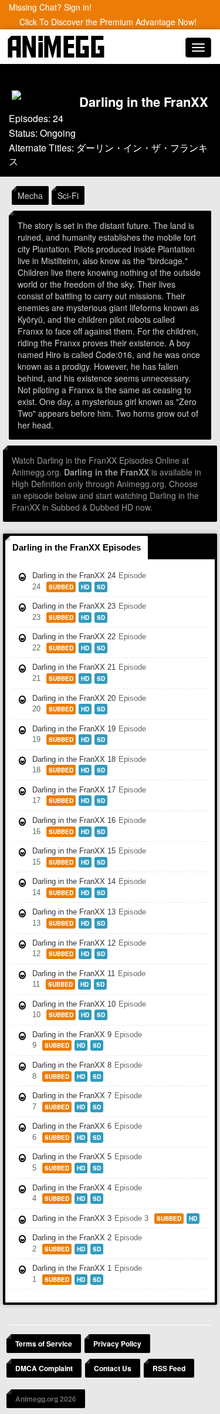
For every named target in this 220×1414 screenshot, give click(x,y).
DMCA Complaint (44, 1368)
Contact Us (112, 1368)
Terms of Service (43, 1343)
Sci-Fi (68, 195)
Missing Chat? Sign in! (50, 7)
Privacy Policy (117, 1343)
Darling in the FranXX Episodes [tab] (76, 547)
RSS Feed (169, 1368)
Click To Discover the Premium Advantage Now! (108, 22)
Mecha (30, 195)
